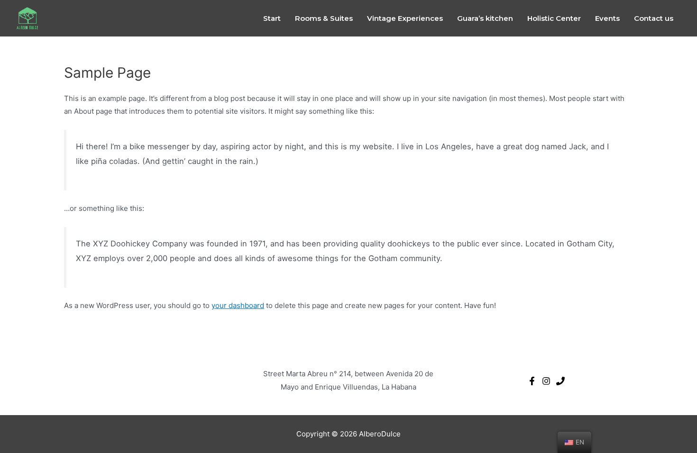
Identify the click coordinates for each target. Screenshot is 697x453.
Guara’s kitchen (485, 18)
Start (272, 18)
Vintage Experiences (405, 18)
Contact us (653, 18)
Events (607, 18)
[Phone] (560, 381)
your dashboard (237, 305)
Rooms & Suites (324, 18)
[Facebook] (532, 381)
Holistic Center (554, 18)
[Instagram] (546, 381)
